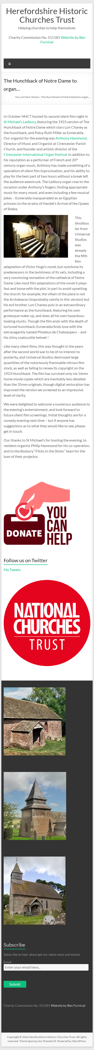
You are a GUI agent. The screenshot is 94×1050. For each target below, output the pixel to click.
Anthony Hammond (71, 138)
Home (35, 97)
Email (8, 962)
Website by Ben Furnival (68, 1005)
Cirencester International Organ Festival (35, 154)
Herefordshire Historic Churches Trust (47, 15)
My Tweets (12, 569)
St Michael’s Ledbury (20, 122)
